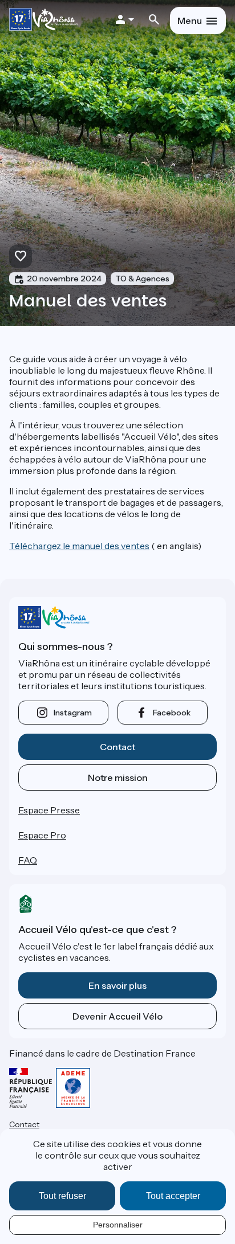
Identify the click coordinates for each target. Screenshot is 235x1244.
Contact (117, 746)
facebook (172, 712)
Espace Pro (42, 835)
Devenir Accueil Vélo (117, 1016)
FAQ (27, 860)
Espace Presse (49, 810)
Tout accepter (173, 1196)
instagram (73, 712)
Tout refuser (62, 1196)
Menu (189, 20)
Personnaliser (118, 1224)
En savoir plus (117, 985)
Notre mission (118, 777)
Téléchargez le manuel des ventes (79, 545)
